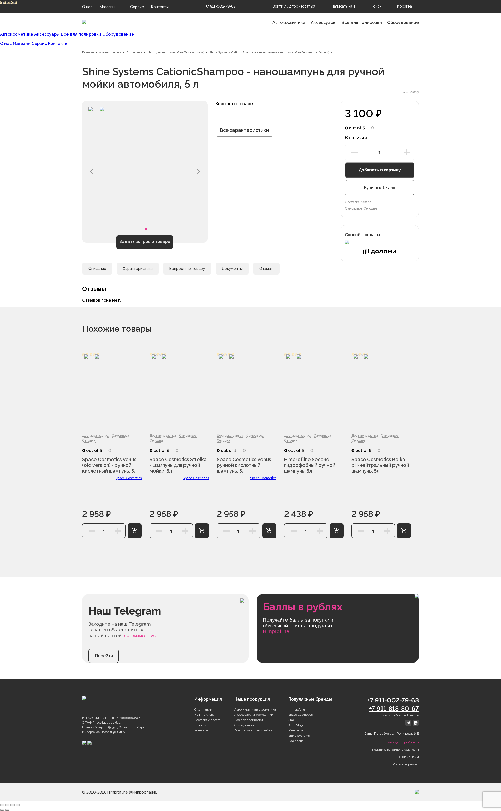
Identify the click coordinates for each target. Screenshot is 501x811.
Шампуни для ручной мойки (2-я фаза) (175, 52)
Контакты (160, 7)
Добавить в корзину (380, 170)
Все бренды (297, 741)
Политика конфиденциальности (395, 750)
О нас (87, 7)
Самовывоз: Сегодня (361, 208)
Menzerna (295, 730)
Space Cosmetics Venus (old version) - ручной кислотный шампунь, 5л (109, 465)
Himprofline (296, 709)
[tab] (97, 269)
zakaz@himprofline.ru (403, 742)
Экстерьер (134, 52)
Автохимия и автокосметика (255, 709)
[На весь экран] (12, 805)
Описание (97, 268)
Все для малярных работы (253, 730)
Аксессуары (323, 22)
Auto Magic (296, 725)
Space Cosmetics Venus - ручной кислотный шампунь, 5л (245, 465)
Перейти (104, 655)
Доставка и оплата (207, 720)
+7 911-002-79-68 (220, 6)
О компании (203, 709)
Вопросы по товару (187, 268)
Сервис (137, 7)
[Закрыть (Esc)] (2, 805)
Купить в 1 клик (379, 187)
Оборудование (403, 22)
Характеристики (138, 268)
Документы (232, 268)
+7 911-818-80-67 (394, 708)
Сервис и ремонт (406, 764)
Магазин (107, 7)
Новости (200, 725)
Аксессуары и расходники (253, 715)
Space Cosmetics (129, 478)
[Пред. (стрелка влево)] (2, 810)
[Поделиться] (7, 805)
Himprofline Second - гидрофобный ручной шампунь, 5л (309, 465)
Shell (291, 720)
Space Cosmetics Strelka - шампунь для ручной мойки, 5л (178, 465)
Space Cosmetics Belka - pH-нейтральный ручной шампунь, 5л (380, 465)
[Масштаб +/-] (18, 805)
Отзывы (266, 268)
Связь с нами (409, 757)
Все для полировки (248, 720)
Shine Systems (299, 735)
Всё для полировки (362, 22)
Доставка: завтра (358, 202)
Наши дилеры (204, 715)
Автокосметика (289, 22)
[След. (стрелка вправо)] (7, 810)
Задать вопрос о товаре (145, 241)
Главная (88, 52)
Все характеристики (244, 130)
